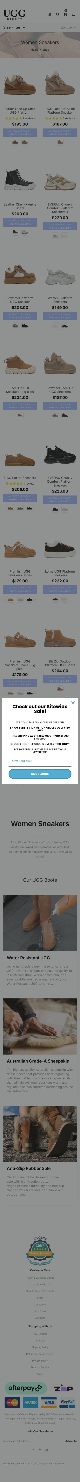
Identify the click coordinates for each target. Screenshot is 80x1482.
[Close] (73, 702)
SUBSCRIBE (40, 774)
